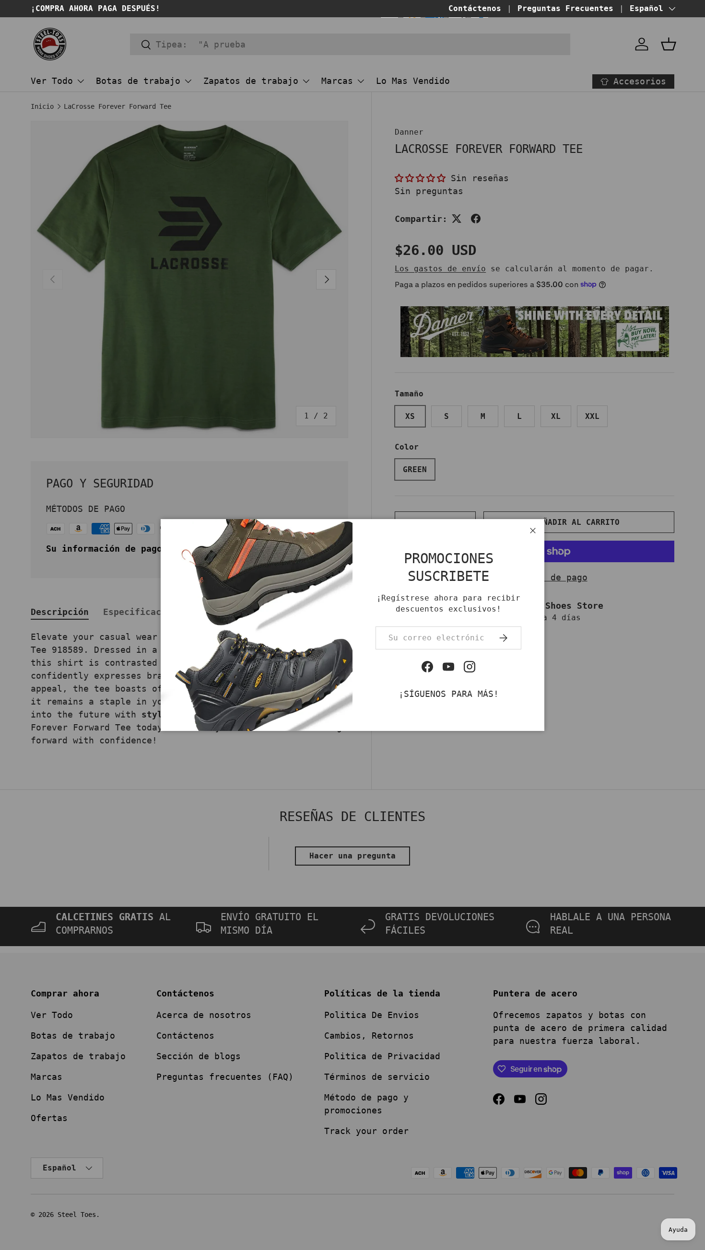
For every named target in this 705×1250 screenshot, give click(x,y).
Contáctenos (474, 8)
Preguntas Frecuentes (565, 8)
